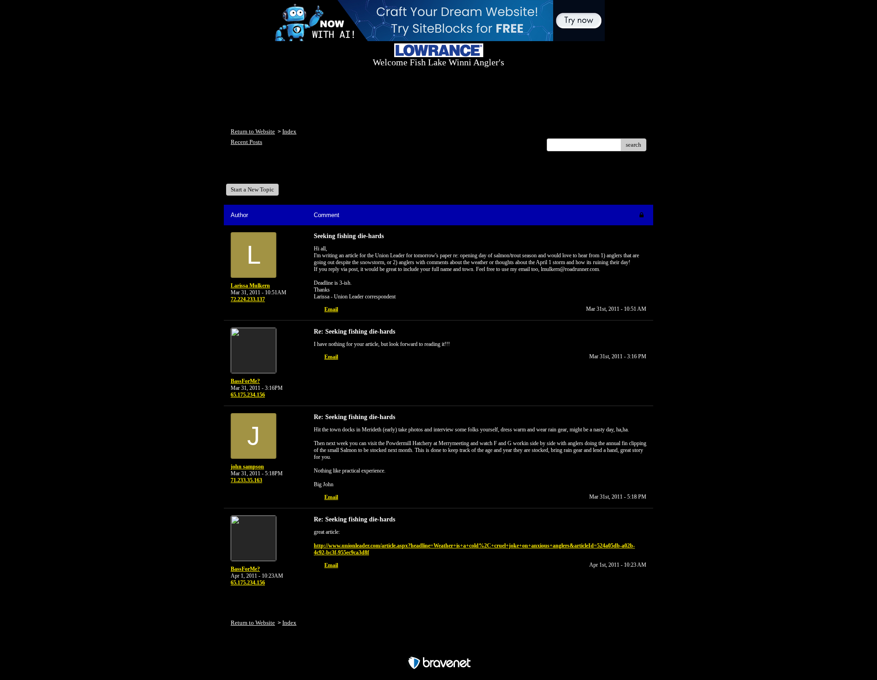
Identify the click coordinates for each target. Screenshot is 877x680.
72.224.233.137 (248, 299)
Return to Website (253, 131)
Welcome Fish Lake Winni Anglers (280, 170)
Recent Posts (246, 141)
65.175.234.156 (248, 395)
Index (289, 131)
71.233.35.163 (246, 480)
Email (331, 309)
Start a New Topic (252, 189)
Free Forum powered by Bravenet (439, 646)
